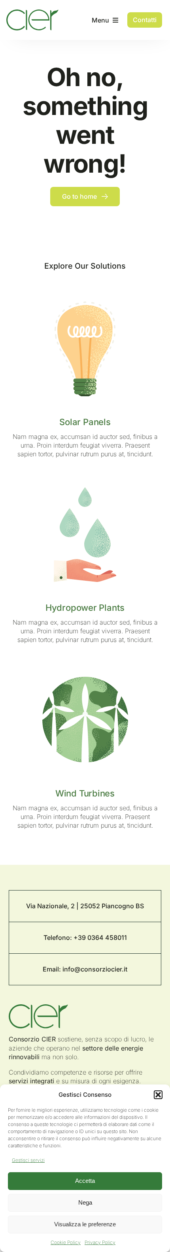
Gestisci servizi (28, 1160)
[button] (158, 1095)
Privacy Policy (100, 1242)
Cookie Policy (66, 1242)
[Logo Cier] (32, 13)
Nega (85, 1202)
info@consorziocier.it (94, 969)
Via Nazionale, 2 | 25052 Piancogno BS (85, 906)
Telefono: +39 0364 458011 (85, 937)
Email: (52, 969)
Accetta (85, 1180)
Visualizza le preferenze (85, 1224)
